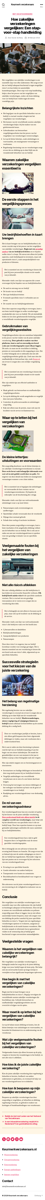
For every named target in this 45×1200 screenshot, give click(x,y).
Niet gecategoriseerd (22, 14)
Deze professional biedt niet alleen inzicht (18, 817)
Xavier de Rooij (17, 38)
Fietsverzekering (10, 1164)
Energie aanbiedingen (12, 1169)
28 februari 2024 (34, 38)
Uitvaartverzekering (11, 1160)
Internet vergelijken (11, 1174)
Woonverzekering (11, 1155)
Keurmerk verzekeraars (22, 4)
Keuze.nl (36, 359)
